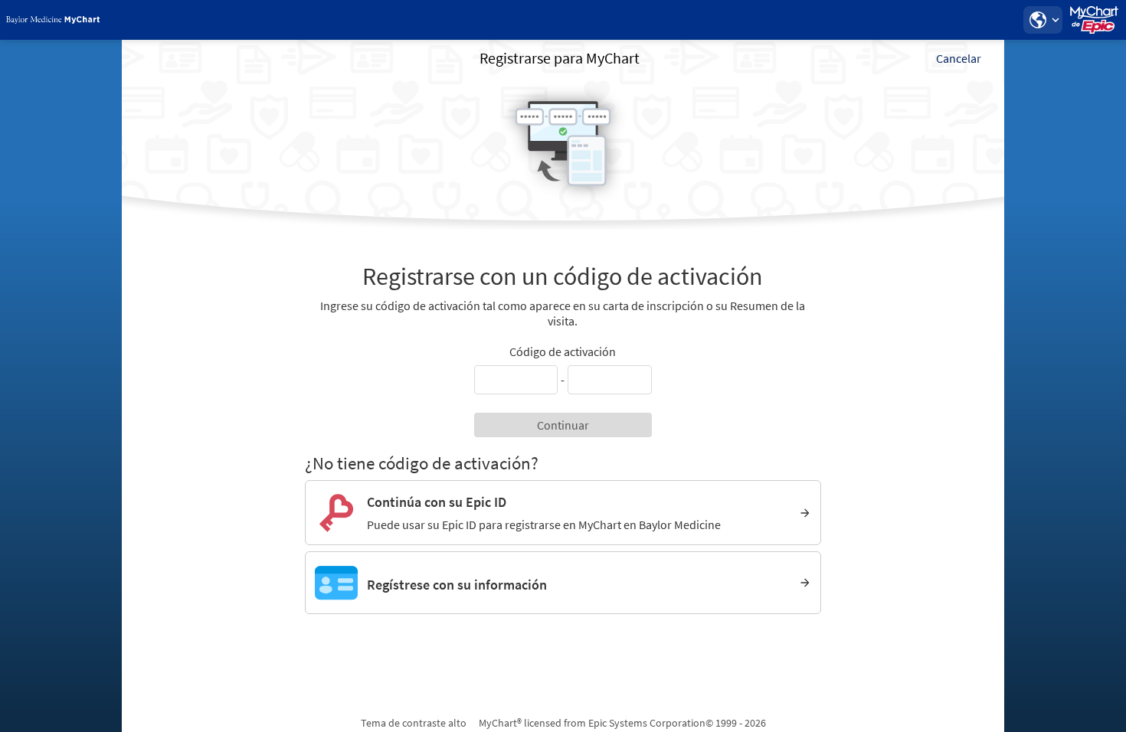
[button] (1042, 20)
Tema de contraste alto (413, 723)
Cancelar (958, 58)
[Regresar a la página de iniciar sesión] (53, 20)
